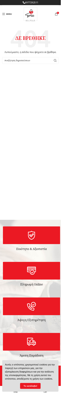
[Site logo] (30, 13)
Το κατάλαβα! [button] (30, 386)
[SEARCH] (55, 60)
